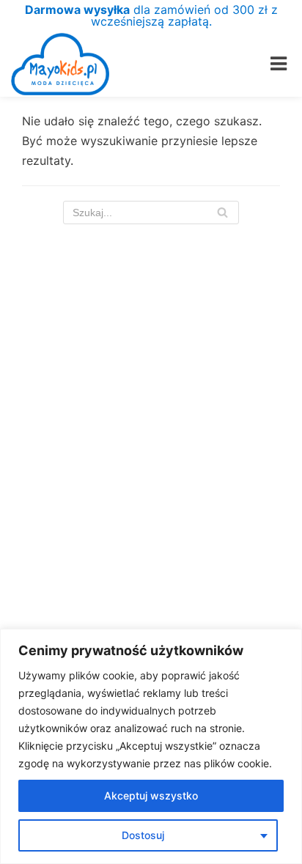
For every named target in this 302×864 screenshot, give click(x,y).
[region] (151, 746)
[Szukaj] (222, 212)
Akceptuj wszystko (151, 795)
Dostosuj (143, 835)
